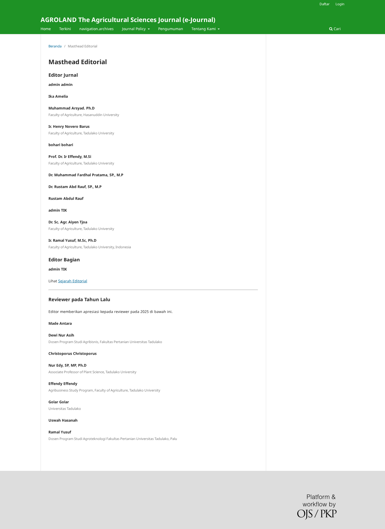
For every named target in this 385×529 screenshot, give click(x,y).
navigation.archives (96, 28)
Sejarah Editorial (72, 280)
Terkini (65, 28)
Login (340, 4)
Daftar (324, 4)
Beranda (55, 46)
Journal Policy (134, 28)
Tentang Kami (204, 28)
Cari (337, 28)
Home (46, 28)
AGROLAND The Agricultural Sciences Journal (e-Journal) (128, 19)
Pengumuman (170, 28)
